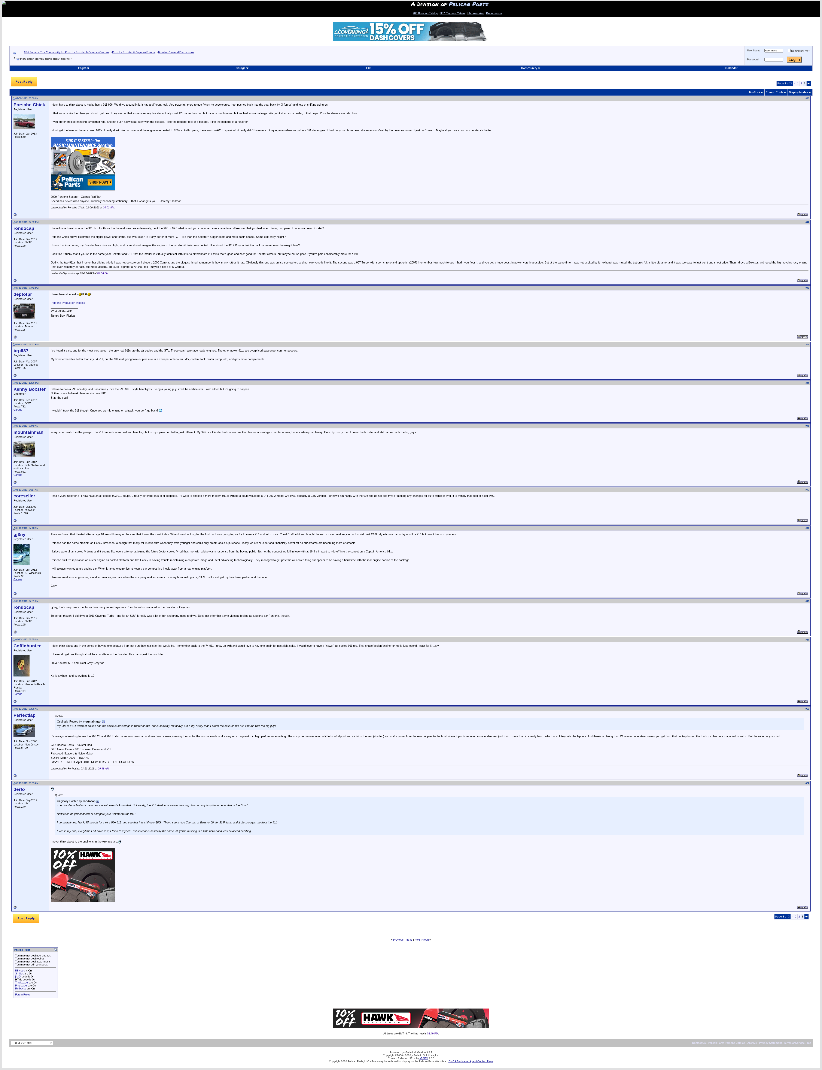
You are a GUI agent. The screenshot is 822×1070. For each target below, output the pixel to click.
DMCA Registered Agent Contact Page (470, 1061)
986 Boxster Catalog (425, 13)
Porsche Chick (29, 104)
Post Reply (24, 81)
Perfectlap (24, 715)
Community (529, 68)
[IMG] (18, 976)
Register (83, 68)
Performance (494, 13)
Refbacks (20, 988)
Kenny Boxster (29, 389)
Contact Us (699, 1043)
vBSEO (424, 1058)
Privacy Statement (770, 1043)
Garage (241, 68)
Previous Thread (402, 939)
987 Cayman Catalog (453, 13)
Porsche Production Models (68, 302)
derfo (19, 789)
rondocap (23, 228)
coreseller (24, 495)
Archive (752, 1043)
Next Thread (421, 939)
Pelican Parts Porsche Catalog (726, 1043)
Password (753, 59)
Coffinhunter (27, 645)
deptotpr (22, 294)
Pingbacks (21, 985)
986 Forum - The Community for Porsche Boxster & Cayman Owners (66, 52)
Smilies (19, 973)
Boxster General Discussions (176, 52)
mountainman (28, 432)
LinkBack (754, 92)
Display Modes (798, 92)
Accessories (476, 13)
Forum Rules (22, 994)
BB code (20, 970)
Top (809, 1043)
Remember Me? (800, 50)
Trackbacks (21, 982)
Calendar (731, 68)
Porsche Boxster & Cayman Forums (133, 52)
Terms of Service (794, 1043)
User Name (753, 50)
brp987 (20, 350)
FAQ (368, 68)
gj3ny (19, 534)
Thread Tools (774, 92)
